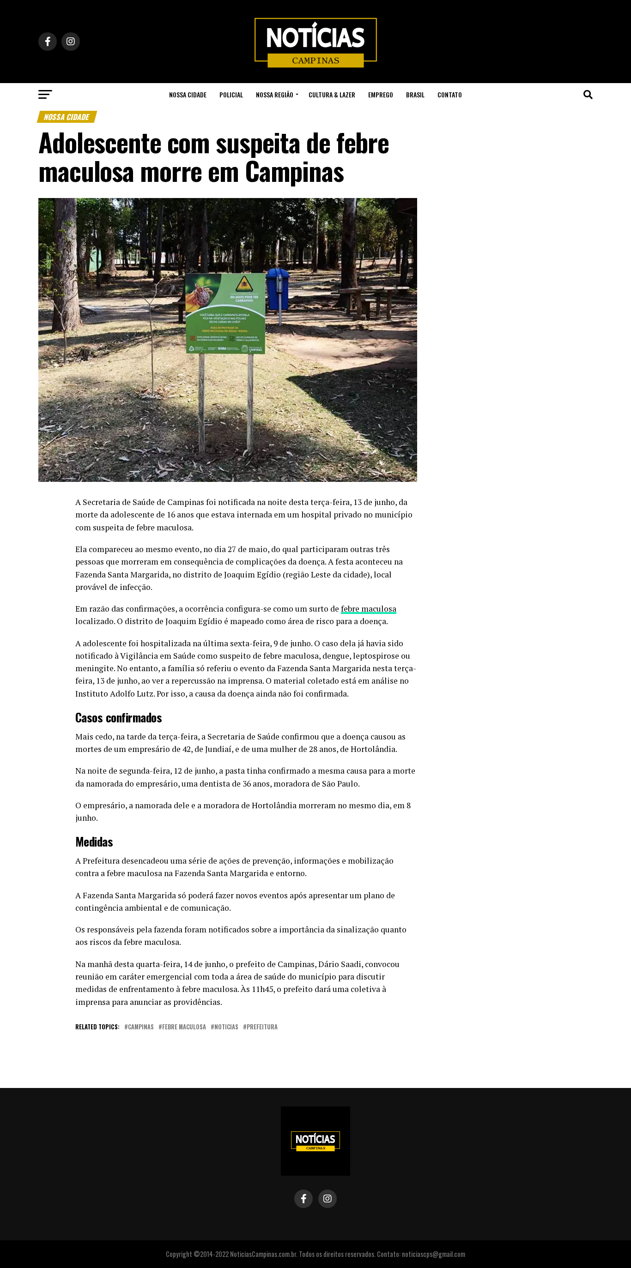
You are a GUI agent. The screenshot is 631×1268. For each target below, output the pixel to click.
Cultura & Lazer (332, 94)
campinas (141, 1027)
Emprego (380, 94)
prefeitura (262, 1027)
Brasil (415, 94)
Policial (231, 94)
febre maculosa (368, 608)
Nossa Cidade (187, 94)
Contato (449, 94)
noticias (226, 1027)
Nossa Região (274, 94)
